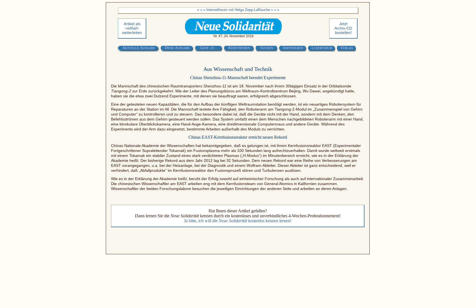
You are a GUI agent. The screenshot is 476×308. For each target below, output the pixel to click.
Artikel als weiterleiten (132, 28)
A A (138, 48)
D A (177, 48)
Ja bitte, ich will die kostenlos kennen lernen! (237, 220)
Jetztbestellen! (343, 28)
